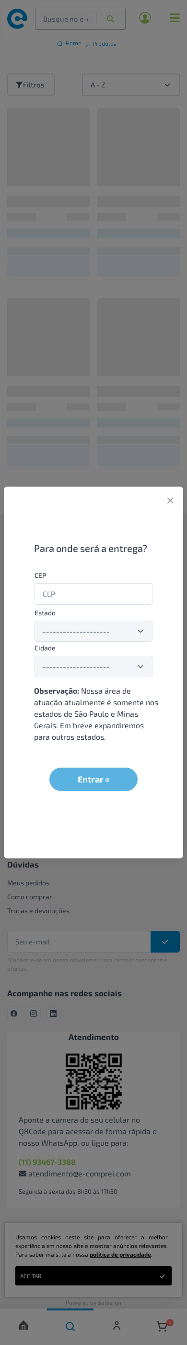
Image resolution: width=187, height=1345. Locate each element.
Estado (45, 613)
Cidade (45, 648)
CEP (40, 575)
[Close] (170, 500)
